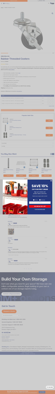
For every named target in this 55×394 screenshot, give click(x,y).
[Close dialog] (51, 180)
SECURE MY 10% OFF (40, 206)
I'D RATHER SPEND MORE (40, 209)
